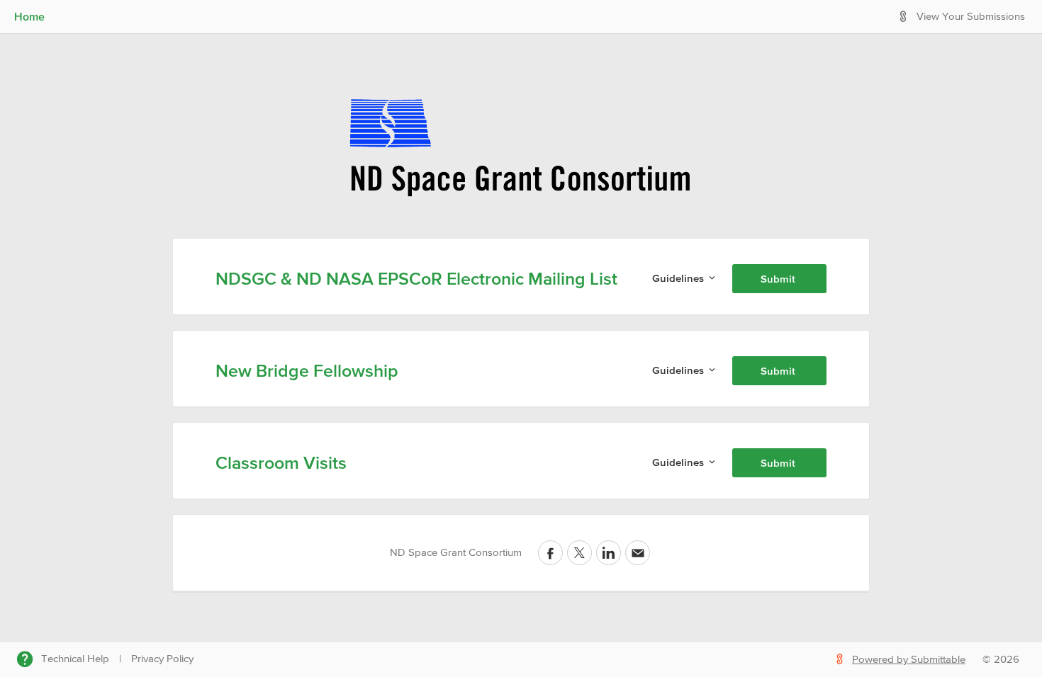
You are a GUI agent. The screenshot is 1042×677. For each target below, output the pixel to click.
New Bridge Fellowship (306, 370)
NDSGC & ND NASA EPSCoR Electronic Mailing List (416, 278)
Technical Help (75, 659)
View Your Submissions (971, 16)
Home (29, 16)
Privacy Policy (162, 659)
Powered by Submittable (908, 659)
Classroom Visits (281, 462)
